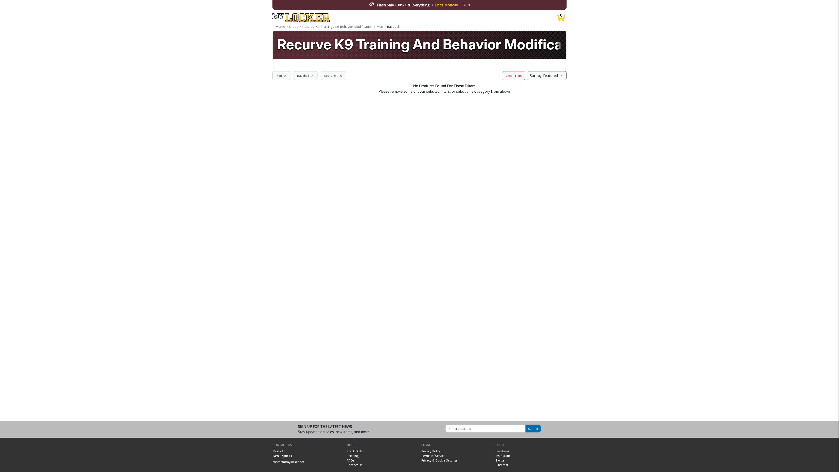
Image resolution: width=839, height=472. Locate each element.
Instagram (503, 456)
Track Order (355, 451)
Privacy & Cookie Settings (439, 460)
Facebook (503, 451)
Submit (533, 428)
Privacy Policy (430, 451)
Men (281, 76)
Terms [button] (466, 5)
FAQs (350, 460)
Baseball (305, 76)
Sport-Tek (333, 76)
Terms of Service (433, 456)
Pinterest (502, 465)
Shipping (353, 456)
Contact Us (354, 465)
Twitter (501, 460)
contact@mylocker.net (288, 462)
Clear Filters (514, 76)
